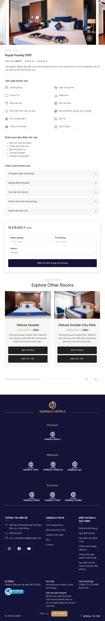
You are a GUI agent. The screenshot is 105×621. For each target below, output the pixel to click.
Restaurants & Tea (55, 530)
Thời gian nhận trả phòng (21, 173)
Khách (14, 248)
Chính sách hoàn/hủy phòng (22, 201)
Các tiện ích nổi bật (18, 192)
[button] (87, 379)
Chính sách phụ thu (18, 211)
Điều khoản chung (88, 528)
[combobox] (52, 253)
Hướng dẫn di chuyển (19, 183)
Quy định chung (87, 533)
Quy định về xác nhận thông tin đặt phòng (88, 566)
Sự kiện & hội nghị (54, 535)
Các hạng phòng (54, 525)
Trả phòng (60, 238)
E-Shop (49, 545)
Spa (48, 540)
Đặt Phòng (28, 301)
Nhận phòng (17, 238)
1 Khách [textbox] (14, 253)
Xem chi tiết (28, 309)
